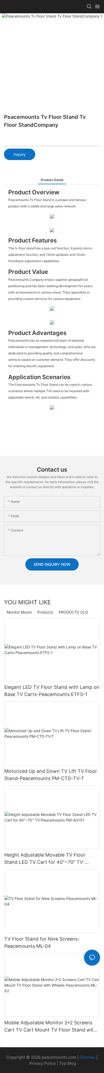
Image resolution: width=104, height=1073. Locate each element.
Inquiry (20, 154)
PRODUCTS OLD (73, 612)
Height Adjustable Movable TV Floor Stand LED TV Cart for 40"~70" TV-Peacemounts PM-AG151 (44, 859)
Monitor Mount (19, 612)
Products (45, 612)
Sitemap (87, 1057)
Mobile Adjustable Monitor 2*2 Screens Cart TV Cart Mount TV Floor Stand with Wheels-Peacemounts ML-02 (50, 1026)
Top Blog (67, 1063)
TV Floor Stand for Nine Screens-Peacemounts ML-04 (42, 942)
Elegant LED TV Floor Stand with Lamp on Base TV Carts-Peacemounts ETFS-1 (51, 690)
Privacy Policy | (44, 1063)
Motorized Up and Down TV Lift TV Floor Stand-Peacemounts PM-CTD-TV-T (50, 774)
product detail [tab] (52, 180)
